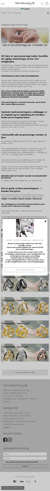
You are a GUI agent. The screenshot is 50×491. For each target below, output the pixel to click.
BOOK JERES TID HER (25, 270)
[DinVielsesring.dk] (25, 4)
